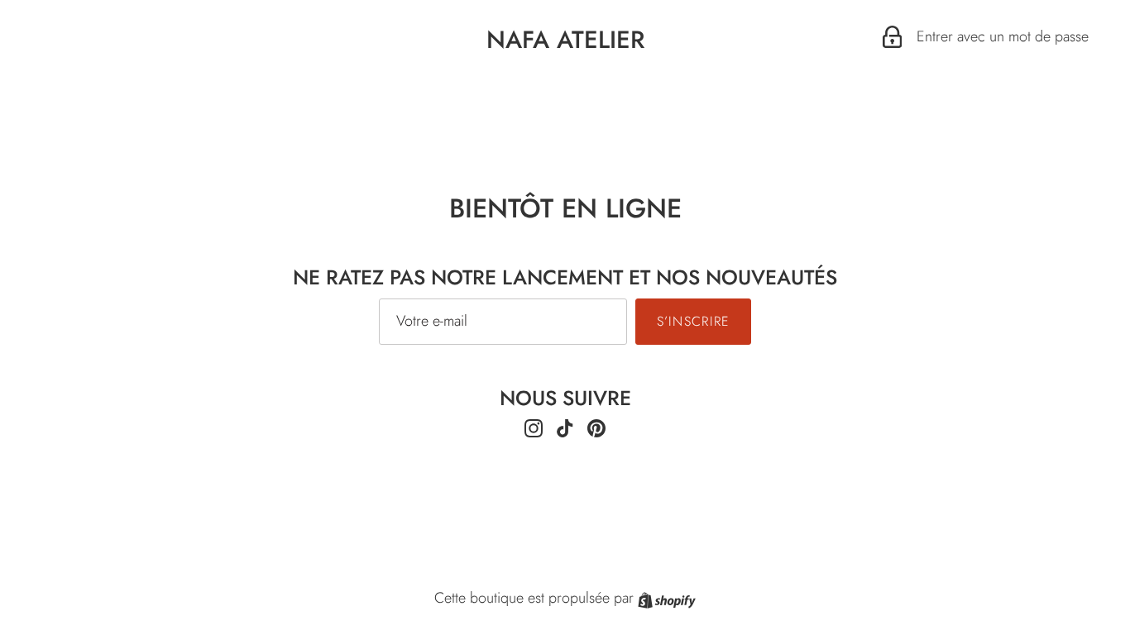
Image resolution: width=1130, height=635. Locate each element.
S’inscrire (693, 321)
